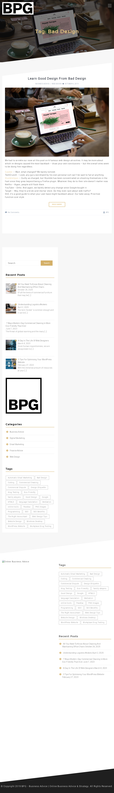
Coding (11, 483)
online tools (13, 507)
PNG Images (40, 507)
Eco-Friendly (29, 492)
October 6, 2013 (72, 84)
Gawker (9, 172)
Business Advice (42, 84)
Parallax (27, 507)
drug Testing (13, 492)
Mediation (46, 502)
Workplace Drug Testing (40, 526)
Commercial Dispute (17, 487)
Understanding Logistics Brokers (77, 653)
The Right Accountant (17, 517)
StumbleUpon (11, 178)
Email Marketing (17, 444)
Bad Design (42, 478)
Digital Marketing (17, 438)
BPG (107, 212)
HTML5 (11, 502)
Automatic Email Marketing (20, 478)
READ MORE (57, 204)
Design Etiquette (38, 487)
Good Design (31, 497)
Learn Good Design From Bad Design (57, 78)
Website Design (15, 521)
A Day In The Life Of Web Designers (78, 668)
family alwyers (14, 497)
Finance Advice (16, 450)
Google (45, 497)
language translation (28, 502)
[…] (30, 295)
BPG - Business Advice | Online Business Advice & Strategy (55, 786)
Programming (14, 512)
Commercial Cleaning (28, 483)
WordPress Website (16, 526)
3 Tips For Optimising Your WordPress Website (83, 674)
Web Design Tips (39, 517)
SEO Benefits (39, 512)
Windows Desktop (35, 521)
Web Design (57, 84)
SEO (27, 512)
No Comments (13, 212)
